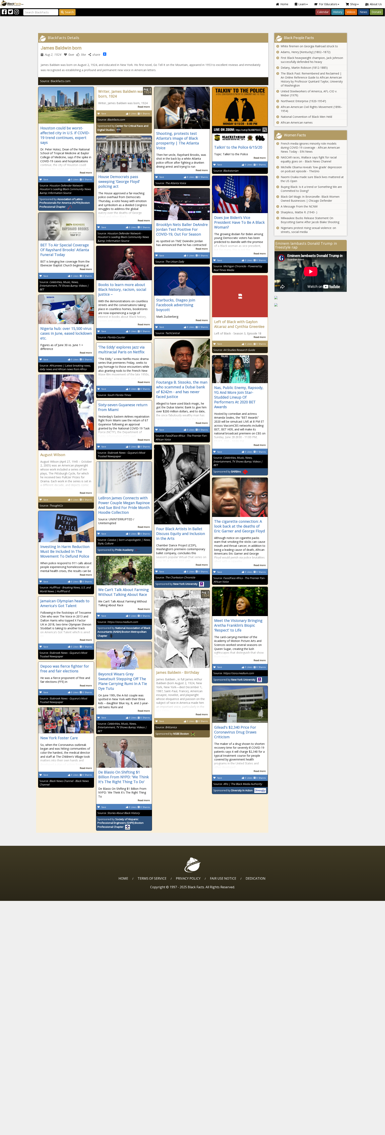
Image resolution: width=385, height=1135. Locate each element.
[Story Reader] (310, 304)
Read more (86, 172)
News (363, 12)
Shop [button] (353, 4)
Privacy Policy (188, 878)
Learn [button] (302, 4)
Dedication (255, 878)
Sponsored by (65, 203)
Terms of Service (152, 878)
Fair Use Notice (223, 878)
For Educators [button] (328, 4)
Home (284, 4)
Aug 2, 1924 (53, 54)
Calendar (323, 12)
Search (69, 12)
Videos (351, 12)
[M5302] (310, 297)
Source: (65, 189)
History (337, 12)
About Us (376, 4)
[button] (20, 1130)
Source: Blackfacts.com (55, 81)
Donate (376, 12)
